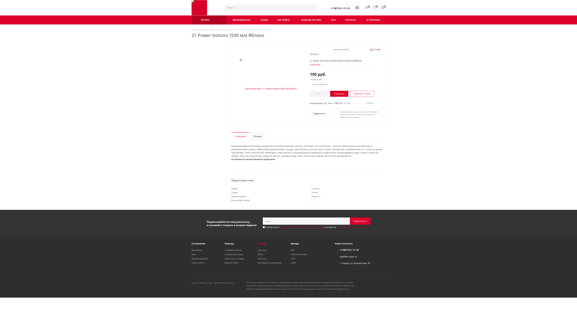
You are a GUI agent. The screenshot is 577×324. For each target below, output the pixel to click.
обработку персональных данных (352, 227)
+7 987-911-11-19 (340, 8)
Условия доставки (234, 254)
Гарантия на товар (234, 258)
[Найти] (313, 8)
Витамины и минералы (270, 262)
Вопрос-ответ (232, 262)
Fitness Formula (299, 254)
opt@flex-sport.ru (348, 256)
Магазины (197, 250)
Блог (194, 254)
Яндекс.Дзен (383, 283)
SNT (293, 250)
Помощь (229, 243)
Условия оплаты (233, 250)
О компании (198, 243)
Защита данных (200, 258)
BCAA (260, 254)
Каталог (262, 243)
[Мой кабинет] (357, 7)
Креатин (262, 258)
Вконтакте (368, 283)
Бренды (295, 243)
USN (293, 258)
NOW (293, 262)
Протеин (262, 250)
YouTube (376, 283)
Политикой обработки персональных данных (301, 227)
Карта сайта (198, 262)
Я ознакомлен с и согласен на (316, 227)
